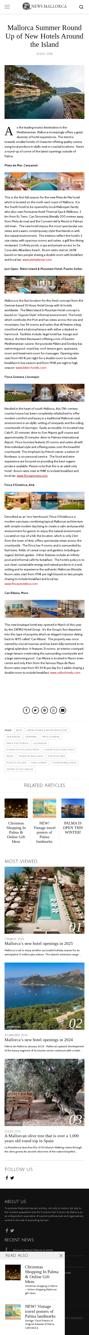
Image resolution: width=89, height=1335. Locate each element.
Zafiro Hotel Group (19, 769)
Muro (10, 756)
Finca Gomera (51, 736)
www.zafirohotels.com (65, 673)
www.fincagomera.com (32, 476)
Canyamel (31, 736)
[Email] (62, 710)
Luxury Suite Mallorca (59, 749)
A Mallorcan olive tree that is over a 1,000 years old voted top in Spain (42, 1138)
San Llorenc (39, 762)
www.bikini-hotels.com (31, 368)
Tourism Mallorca (64, 762)
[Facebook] (7, 1177)
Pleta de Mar (56, 756)
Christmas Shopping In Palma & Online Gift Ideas (42, 1274)
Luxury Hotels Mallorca (22, 749)
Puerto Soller (16, 762)
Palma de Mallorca (31, 756)
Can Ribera (13, 736)
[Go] (81, 6)
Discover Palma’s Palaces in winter (33, 1250)
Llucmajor (40, 743)
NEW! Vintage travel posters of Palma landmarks (40, 1311)
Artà (19, 730)
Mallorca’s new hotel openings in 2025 (39, 943)
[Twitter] (12, 1177)
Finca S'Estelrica (17, 743)
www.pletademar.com (37, 260)
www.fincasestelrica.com (21, 584)
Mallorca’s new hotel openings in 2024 (39, 1039)
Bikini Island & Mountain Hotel (47, 730)
